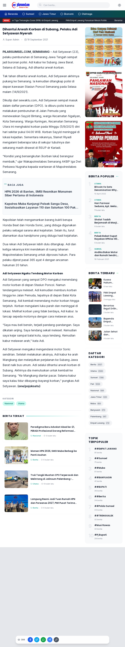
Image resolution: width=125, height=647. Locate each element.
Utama (21, 403)
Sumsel (97, 377)
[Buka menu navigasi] (4, 5)
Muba (95, 403)
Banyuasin (97, 410)
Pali (95, 384)
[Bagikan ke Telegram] (49, 639)
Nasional (9, 403)
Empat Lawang (99, 423)
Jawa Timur (98, 397)
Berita (96, 364)
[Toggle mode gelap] (119, 5)
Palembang (98, 416)
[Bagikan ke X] (36, 639)
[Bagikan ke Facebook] (30, 639)
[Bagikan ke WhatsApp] (43, 639)
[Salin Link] (56, 639)
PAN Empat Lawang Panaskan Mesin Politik (84, 20)
